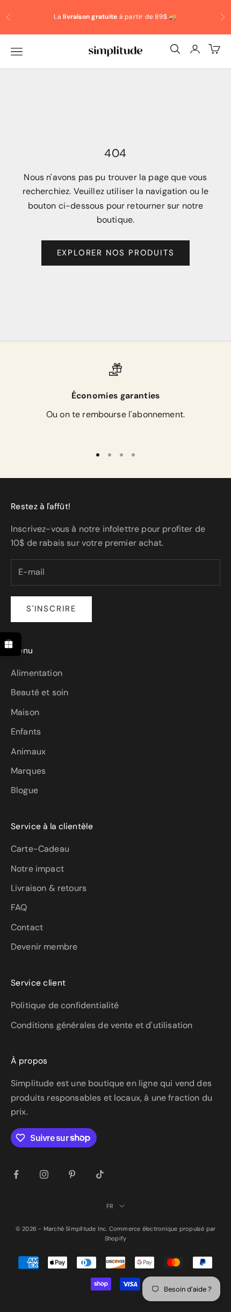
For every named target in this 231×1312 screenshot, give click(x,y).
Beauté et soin (39, 692)
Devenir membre (44, 946)
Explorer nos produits (116, 252)
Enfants (26, 731)
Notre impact (37, 868)
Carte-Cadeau (40, 848)
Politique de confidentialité (65, 1005)
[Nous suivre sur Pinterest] (72, 1174)
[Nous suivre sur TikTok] (100, 1174)
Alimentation (36, 673)
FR (109, 1206)
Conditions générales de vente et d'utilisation (101, 1025)
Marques (28, 770)
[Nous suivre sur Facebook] (16, 1174)
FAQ (19, 907)
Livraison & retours (48, 888)
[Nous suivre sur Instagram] (44, 1174)
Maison (25, 712)
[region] (115, 399)
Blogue (24, 790)
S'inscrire (51, 608)
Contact (27, 927)
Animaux (28, 751)
